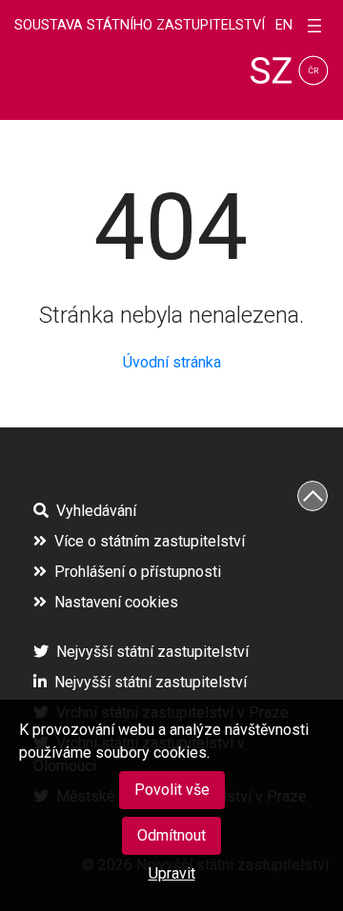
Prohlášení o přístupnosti (137, 572)
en (284, 25)
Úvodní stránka (172, 362)
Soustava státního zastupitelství (139, 25)
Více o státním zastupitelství (149, 541)
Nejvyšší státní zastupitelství (152, 652)
